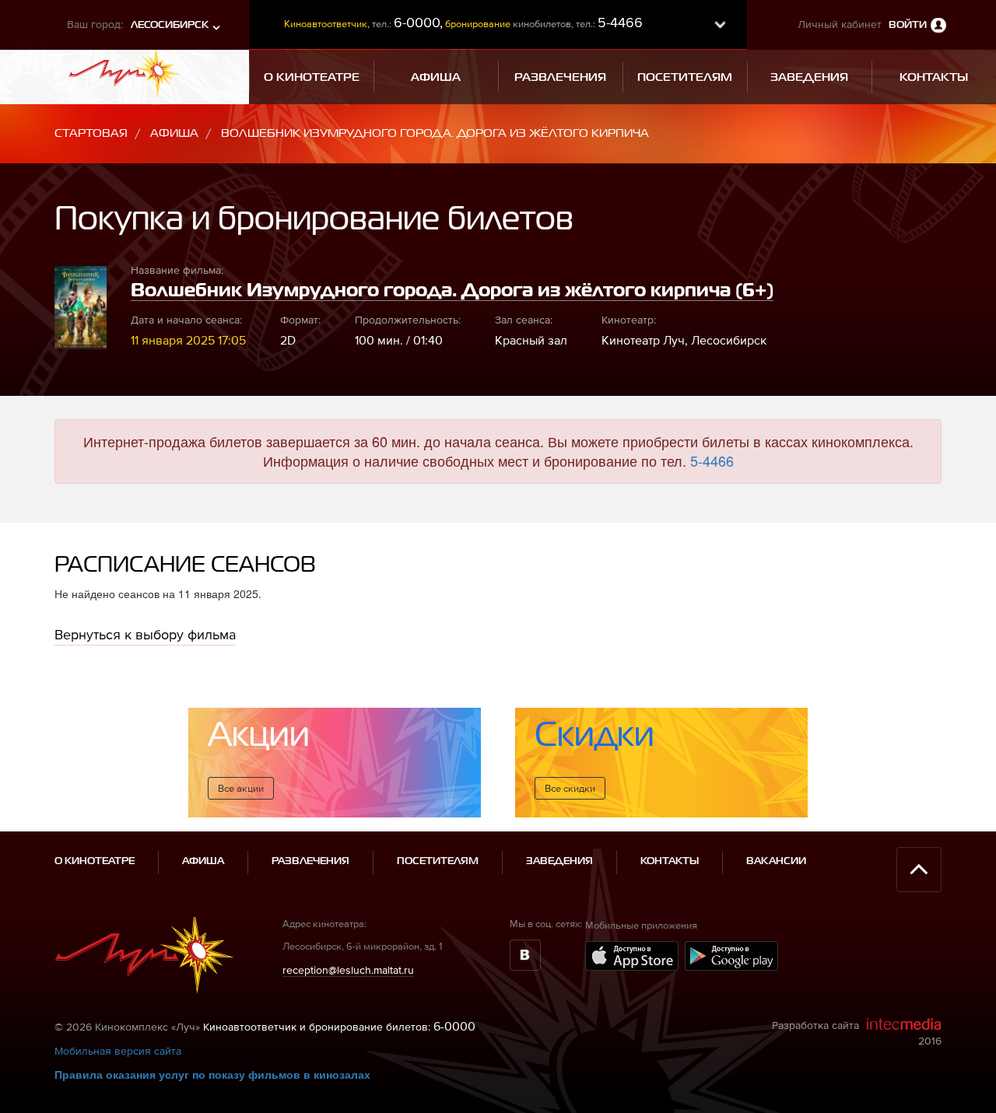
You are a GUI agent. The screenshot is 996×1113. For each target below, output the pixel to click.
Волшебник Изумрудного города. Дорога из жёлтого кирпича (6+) (452, 291)
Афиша (174, 133)
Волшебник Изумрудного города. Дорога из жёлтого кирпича (435, 133)
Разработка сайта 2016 (857, 1033)
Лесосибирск (170, 25)
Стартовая (91, 133)
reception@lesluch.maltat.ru (348, 970)
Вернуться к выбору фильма (145, 634)
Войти (908, 25)
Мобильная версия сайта (117, 1051)
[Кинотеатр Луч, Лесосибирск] (124, 71)
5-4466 (712, 460)
